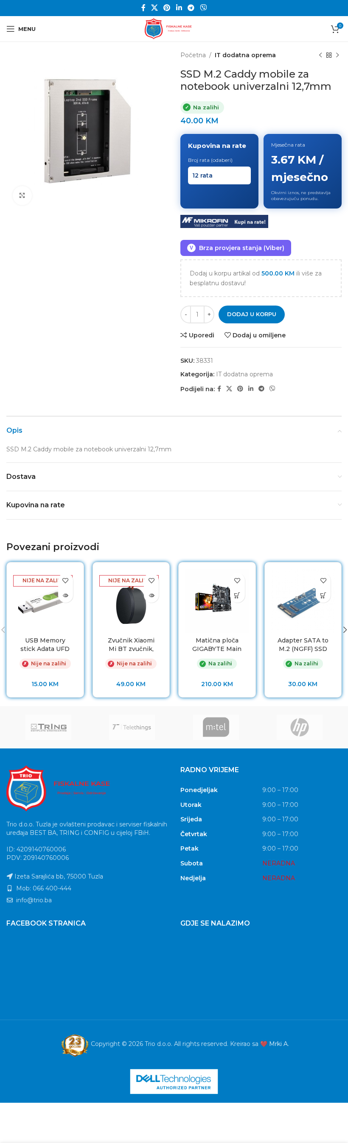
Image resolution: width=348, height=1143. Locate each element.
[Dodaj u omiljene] (65, 580)
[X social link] (154, 7)
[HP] (300, 727)
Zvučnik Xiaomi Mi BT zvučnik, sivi (131, 649)
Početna (193, 55)
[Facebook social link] (143, 7)
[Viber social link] (203, 7)
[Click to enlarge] (22, 195)
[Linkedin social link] (179, 7)
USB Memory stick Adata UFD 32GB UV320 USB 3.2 (45, 653)
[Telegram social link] (191, 7)
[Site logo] (174, 28)
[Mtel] (216, 727)
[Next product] (337, 55)
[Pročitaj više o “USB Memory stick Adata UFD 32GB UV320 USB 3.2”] (65, 595)
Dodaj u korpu (251, 314)
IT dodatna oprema (245, 55)
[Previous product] (320, 55)
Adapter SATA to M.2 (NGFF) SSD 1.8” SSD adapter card (303, 653)
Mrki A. (279, 1044)
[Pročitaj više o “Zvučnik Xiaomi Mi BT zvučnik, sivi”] (151, 595)
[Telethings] (132, 727)
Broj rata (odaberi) (210, 160)
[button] (237, 595)
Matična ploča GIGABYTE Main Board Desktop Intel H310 (216, 653)
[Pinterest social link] (167, 7)
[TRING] (48, 727)
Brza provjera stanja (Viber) (237, 248)
